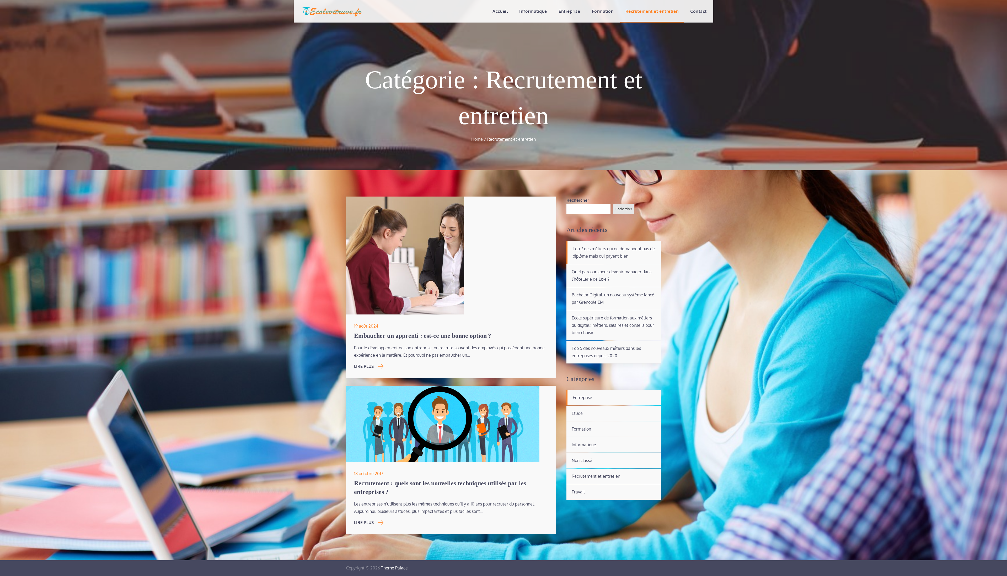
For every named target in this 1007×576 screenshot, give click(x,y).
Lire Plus (364, 366)
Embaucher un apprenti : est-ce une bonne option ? (422, 335)
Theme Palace (394, 567)
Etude (577, 413)
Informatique (533, 11)
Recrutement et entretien (652, 11)
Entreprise (569, 11)
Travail (578, 492)
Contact (698, 11)
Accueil (500, 11)
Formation (603, 11)
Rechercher (577, 200)
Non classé (582, 460)
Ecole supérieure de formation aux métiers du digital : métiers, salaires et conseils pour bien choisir (613, 325)
